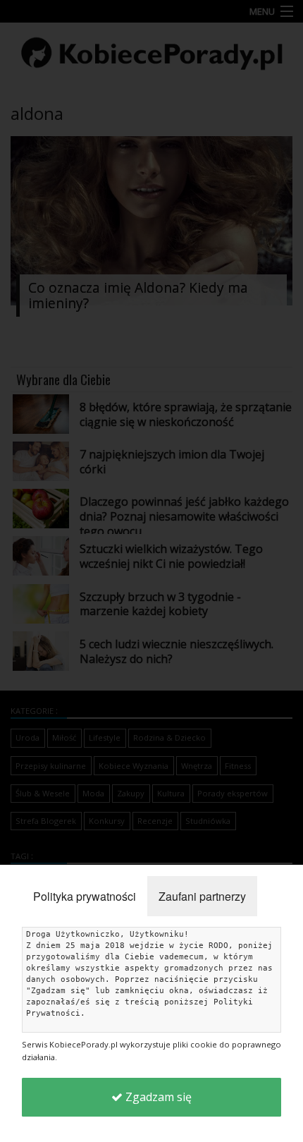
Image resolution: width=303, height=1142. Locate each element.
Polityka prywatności (84, 896)
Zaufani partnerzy (202, 896)
